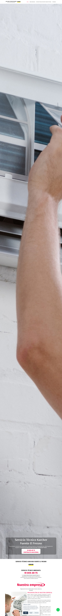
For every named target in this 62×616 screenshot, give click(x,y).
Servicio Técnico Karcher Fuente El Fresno (43, 1)
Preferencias (37, 612)
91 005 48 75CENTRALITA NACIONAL (31, 551)
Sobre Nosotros (32, 1)
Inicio (28, 1)
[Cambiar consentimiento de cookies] (2, 614)
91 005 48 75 (31, 573)
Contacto (54, 1)
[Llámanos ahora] (58, 609)
